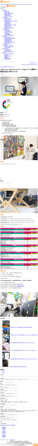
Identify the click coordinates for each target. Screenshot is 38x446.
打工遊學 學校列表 (7, 31)
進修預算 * (2, 413)
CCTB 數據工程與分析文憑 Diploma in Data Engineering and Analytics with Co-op (23, 358)
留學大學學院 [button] (4, 36)
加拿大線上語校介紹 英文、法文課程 (10, 20)
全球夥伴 (4, 434)
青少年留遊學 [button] (4, 44)
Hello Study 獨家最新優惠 (8, 13)
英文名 (18, 379)
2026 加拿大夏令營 (7, 50)
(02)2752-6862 (2, 4)
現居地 (1, 381)
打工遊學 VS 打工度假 (8, 32)
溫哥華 (3, 371)
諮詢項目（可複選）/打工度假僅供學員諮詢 (8, 409)
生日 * (1, 386)
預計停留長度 (2, 403)
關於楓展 (4, 427)
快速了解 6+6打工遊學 (8, 16)
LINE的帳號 (2, 395)
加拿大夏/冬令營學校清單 (8, 51)
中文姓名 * (2, 378)
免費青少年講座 (7, 12)
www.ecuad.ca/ (6, 114)
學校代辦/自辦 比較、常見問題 (9, 38)
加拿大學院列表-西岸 (8, 39)
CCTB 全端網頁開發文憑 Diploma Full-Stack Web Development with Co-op (22, 342)
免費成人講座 (6, 11)
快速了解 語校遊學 (7, 15)
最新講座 (4, 429)
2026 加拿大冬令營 (7, 49)
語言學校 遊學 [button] (4, 17)
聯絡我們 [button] (4, 52)
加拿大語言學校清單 (7, 18)
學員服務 (6, 54)
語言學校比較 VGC (7, 23)
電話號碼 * (2, 389)
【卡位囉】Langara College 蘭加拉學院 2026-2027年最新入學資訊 (21, 327)
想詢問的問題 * (3, 416)
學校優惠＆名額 (7, 14)
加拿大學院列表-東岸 (8, 41)
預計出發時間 (2, 398)
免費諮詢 (2, 374)
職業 (1, 383)
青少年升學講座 (7, 47)
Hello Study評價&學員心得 (8, 53)
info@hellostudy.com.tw (33, 62)
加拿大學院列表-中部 (8, 40)
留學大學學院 (4, 66)
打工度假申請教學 (7, 34)
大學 (3, 372)
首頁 (1, 66)
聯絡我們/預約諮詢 (7, 55)
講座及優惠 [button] (4, 10)
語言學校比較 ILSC (7, 22)
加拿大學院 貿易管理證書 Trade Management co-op (18, 366)
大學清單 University (7, 43)
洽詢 (17, 284)
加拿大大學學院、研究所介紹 (9, 42)
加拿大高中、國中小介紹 (8, 45)
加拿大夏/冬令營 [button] (5, 48)
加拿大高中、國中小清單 (8, 46)
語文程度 (2, 406)
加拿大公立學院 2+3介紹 (8, 37)
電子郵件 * (2, 392)
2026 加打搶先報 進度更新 (8, 35)
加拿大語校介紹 (7, 19)
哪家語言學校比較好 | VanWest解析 (10, 24)
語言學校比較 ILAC (7, 21)
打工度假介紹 (6, 33)
